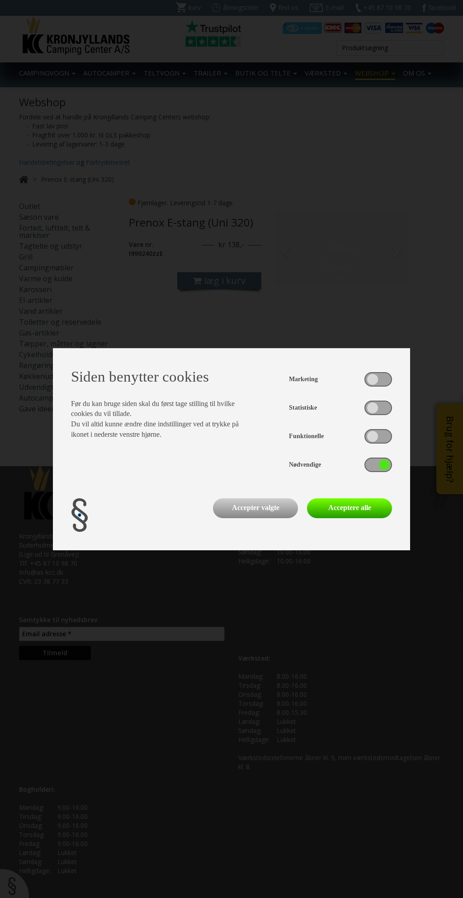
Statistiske (303, 407)
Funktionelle (306, 436)
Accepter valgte (255, 507)
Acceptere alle (349, 507)
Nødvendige (305, 464)
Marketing (303, 379)
